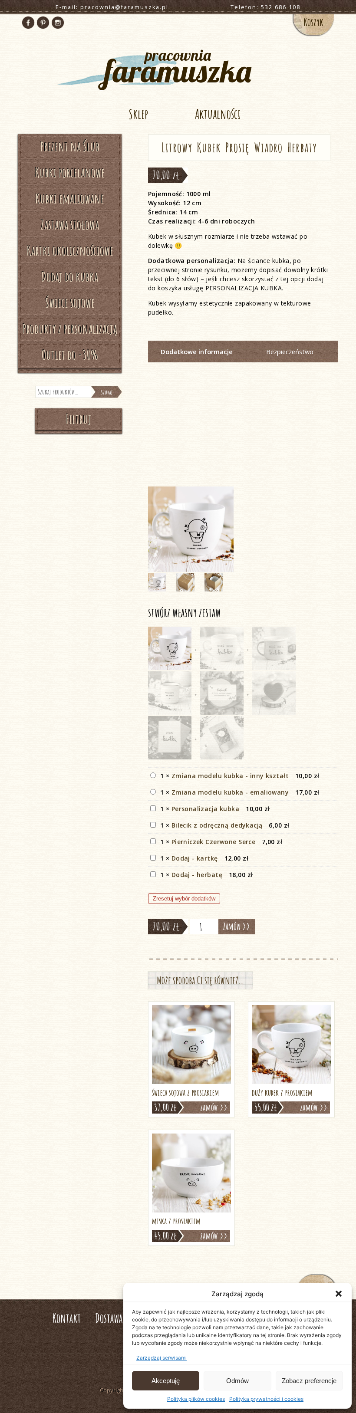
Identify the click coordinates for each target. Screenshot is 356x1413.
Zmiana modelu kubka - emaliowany (230, 792)
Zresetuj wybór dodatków (184, 898)
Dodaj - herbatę (196, 875)
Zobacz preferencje (309, 1380)
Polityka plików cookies (196, 1399)
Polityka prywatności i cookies (266, 1399)
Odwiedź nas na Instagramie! (57, 22)
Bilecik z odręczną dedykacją (217, 825)
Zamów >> (236, 926)
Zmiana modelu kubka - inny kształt (230, 776)
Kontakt (66, 1318)
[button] (338, 1293)
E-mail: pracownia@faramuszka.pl (112, 7)
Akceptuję (166, 1380)
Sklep (138, 114)
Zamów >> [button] (213, 1107)
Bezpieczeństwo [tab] (289, 351)
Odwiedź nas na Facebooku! (28, 22)
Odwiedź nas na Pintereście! (42, 22)
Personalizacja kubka (205, 809)
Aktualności (218, 114)
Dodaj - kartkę (194, 858)
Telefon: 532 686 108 (265, 7)
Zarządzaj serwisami (161, 1357)
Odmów (237, 1380)
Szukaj (106, 392)
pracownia (178, 65)
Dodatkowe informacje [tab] (197, 351)
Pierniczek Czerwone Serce (213, 842)
